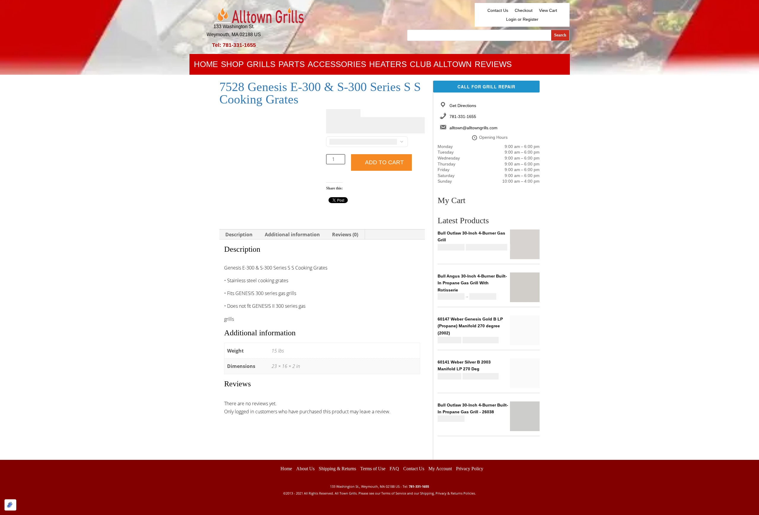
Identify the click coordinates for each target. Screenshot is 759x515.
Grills (261, 65)
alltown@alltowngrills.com (473, 127)
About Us (305, 468)
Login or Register (522, 19)
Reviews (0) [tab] (345, 234)
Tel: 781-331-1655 (234, 45)
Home (206, 65)
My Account (440, 468)
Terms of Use (372, 468)
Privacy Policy (469, 468)
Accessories (337, 65)
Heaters (388, 65)
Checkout (523, 10)
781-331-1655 (462, 116)
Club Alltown (441, 65)
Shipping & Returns (337, 468)
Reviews (493, 65)
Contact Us (497, 10)
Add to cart (384, 162)
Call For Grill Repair (486, 87)
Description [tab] (239, 234)
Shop (232, 65)
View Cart (548, 10)
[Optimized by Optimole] (10, 505)
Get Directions (462, 105)
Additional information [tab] (292, 234)
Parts (291, 65)
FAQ (394, 468)
